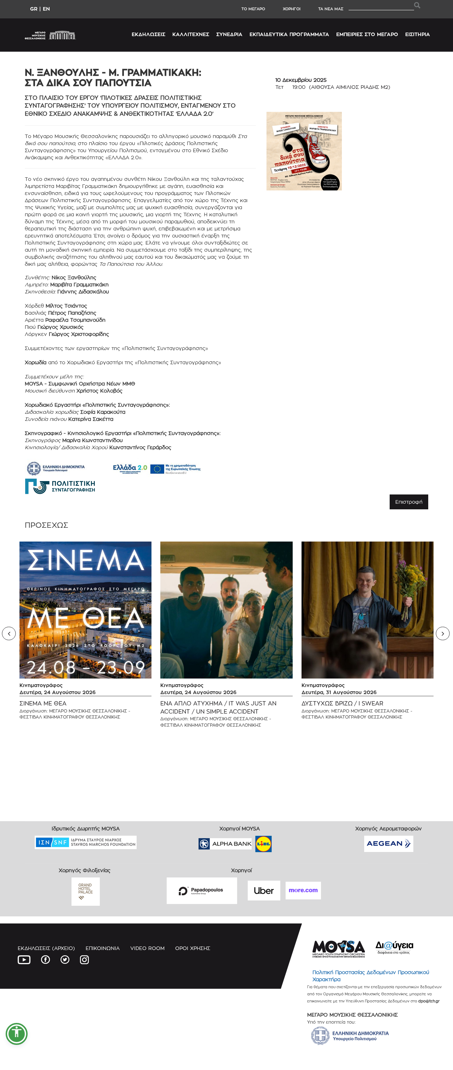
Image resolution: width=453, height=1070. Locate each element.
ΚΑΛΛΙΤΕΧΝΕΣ (190, 34)
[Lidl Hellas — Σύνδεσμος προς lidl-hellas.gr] (253, 841)
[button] (16, 1033)
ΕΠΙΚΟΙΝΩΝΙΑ (103, 948)
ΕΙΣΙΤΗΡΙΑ (417, 34)
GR (34, 8)
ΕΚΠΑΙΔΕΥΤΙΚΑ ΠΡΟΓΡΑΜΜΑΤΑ (289, 34)
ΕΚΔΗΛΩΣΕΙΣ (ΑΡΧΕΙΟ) (46, 948)
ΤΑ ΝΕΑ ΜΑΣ (330, 9)
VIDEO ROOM (147, 948)
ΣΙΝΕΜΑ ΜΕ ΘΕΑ (43, 703)
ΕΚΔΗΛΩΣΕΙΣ (148, 34)
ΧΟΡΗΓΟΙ (291, 9)
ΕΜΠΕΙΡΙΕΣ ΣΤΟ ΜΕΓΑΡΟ (367, 34)
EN (46, 8)
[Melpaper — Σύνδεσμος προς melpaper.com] (284, 841)
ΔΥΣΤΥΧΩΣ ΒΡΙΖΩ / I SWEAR (342, 703)
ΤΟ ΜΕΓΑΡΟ (253, 9)
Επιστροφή (409, 501)
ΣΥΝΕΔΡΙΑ (229, 34)
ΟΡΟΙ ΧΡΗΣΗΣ (192, 948)
